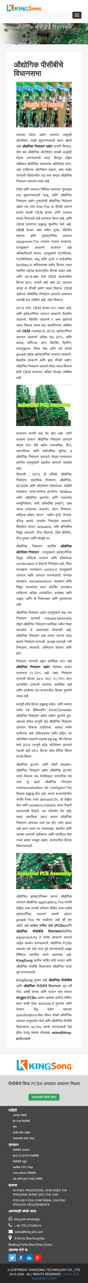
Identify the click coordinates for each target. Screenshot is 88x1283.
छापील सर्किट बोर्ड (42, 925)
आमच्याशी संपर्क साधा (44, 1097)
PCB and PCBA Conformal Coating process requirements (39, 1202)
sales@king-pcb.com (29, 1231)
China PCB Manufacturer (55, 1276)
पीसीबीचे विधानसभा (49, 985)
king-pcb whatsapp (27, 1219)
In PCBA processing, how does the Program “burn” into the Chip (40, 1192)
